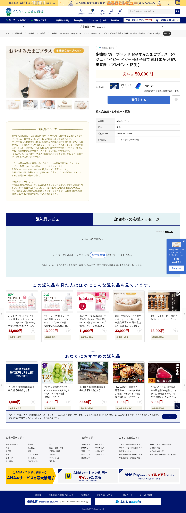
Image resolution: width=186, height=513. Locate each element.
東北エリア (99, 444)
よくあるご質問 (146, 495)
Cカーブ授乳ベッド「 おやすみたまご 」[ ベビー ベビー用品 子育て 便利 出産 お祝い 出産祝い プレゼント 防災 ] (128, 322)
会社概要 (37, 495)
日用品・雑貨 (54, 451)
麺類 (29, 451)
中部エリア (99, 448)
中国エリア (99, 451)
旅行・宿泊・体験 (56, 448)
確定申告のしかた (126, 451)
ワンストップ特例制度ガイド (130, 448)
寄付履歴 (97, 254)
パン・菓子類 (33, 455)
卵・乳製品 (32, 458)
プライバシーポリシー (105, 495)
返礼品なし (53, 461)
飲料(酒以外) (32, 461)
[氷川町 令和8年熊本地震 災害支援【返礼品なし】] (93, 373)
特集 (105, 20)
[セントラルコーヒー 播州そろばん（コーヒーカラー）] (164, 301)
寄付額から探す (63, 20)
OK (169, 416)
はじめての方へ (156, 448)
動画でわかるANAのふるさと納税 (163, 455)
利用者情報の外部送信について (61, 495)
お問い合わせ (127, 495)
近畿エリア (85, 451)
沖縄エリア (85, 458)
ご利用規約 (85, 495)
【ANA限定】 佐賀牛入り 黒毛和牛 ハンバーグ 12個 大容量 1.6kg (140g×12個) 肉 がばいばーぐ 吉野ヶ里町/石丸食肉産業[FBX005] (127, 393)
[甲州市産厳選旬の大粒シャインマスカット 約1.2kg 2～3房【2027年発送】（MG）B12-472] (57, 373)
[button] (24, 26)
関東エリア (85, 448)
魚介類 (8, 451)
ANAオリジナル (12, 444)
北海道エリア (86, 444)
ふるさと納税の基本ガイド (129, 444)
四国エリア (85, 455)
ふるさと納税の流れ (157, 451)
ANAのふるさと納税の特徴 (160, 444)
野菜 (7, 455)
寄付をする (139, 99)
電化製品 (52, 455)
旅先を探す (79, 20)
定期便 (30, 444)
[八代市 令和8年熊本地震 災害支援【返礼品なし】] (22, 373)
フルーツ (9, 458)
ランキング (93, 20)
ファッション (54, 458)
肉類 (7, 448)
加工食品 (31, 448)
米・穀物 (9, 461)
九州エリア (99, 455)
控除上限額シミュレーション (130, 455)
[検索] (177, 11)
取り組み (115, 20)
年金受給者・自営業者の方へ (130, 458)
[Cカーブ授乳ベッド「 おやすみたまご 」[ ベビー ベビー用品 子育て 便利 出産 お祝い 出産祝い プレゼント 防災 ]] (128, 301)
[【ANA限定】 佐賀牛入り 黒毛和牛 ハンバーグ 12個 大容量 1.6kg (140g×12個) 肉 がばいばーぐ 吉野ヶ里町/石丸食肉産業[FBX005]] (128, 373)
